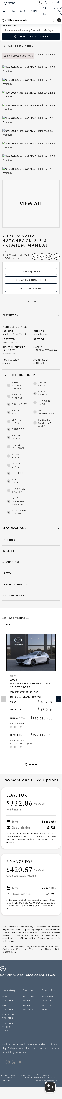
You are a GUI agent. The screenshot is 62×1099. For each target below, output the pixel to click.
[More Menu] (4, 11)
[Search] (52, 3)
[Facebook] (2, 1062)
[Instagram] (8, 1062)
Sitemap (10, 1078)
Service (28, 990)
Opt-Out (7, 1081)
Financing (48, 990)
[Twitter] (14, 1062)
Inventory (9, 990)
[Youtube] (20, 1062)
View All (7, 624)
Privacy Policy (8, 1075)
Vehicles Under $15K (7, 1027)
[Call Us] (46, 3)
